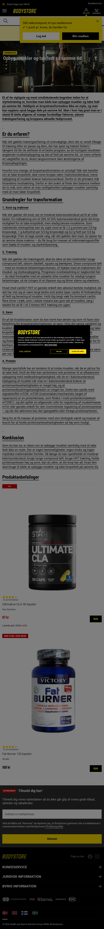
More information (51, 345)
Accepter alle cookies (78, 351)
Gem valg (59, 351)
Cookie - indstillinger (25, 351)
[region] (52, 341)
